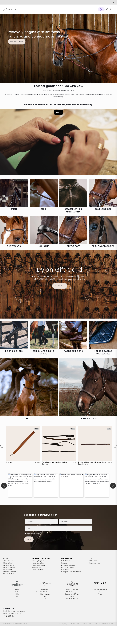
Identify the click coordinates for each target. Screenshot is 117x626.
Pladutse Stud (7, 563)
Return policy (63, 624)
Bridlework (44, 590)
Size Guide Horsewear (68, 565)
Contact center (65, 561)
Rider (17, 594)
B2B (90, 558)
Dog (17, 596)
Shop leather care (59, 48)
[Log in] (111, 9)
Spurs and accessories (100, 590)
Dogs (45, 598)
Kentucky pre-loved (9, 572)
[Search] (107, 9)
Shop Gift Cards (60, 286)
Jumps (72, 596)
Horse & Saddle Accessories (45, 592)
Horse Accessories (72, 598)
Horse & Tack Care (72, 590)
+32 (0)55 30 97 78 (14, 613)
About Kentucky (8, 561)
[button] (101, 9)
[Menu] (19, 9)
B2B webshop (93, 561)
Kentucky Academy (38, 563)
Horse (17, 590)
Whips (100, 594)
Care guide (64, 563)
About (6, 558)
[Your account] (111, 9)
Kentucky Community (39, 565)
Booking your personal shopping (71, 572)
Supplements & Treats (72, 594)
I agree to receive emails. (34, 534)
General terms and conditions (104, 624)
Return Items (65, 569)
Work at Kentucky (9, 574)
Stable (17, 592)
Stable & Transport (72, 592)
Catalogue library (37, 569)
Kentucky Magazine (38, 561)
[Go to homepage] (9, 9)
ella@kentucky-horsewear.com (17, 611)
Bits (100, 592)
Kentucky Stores (8, 565)
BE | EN (111, 2)
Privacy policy (75, 624)
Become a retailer (95, 563)
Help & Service (66, 558)
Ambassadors (36, 567)
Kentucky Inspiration (41, 558)
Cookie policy (87, 624)
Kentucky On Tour (9, 567)
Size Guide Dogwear (67, 567)
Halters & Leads (45, 594)
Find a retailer (7, 569)
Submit (29, 539)
